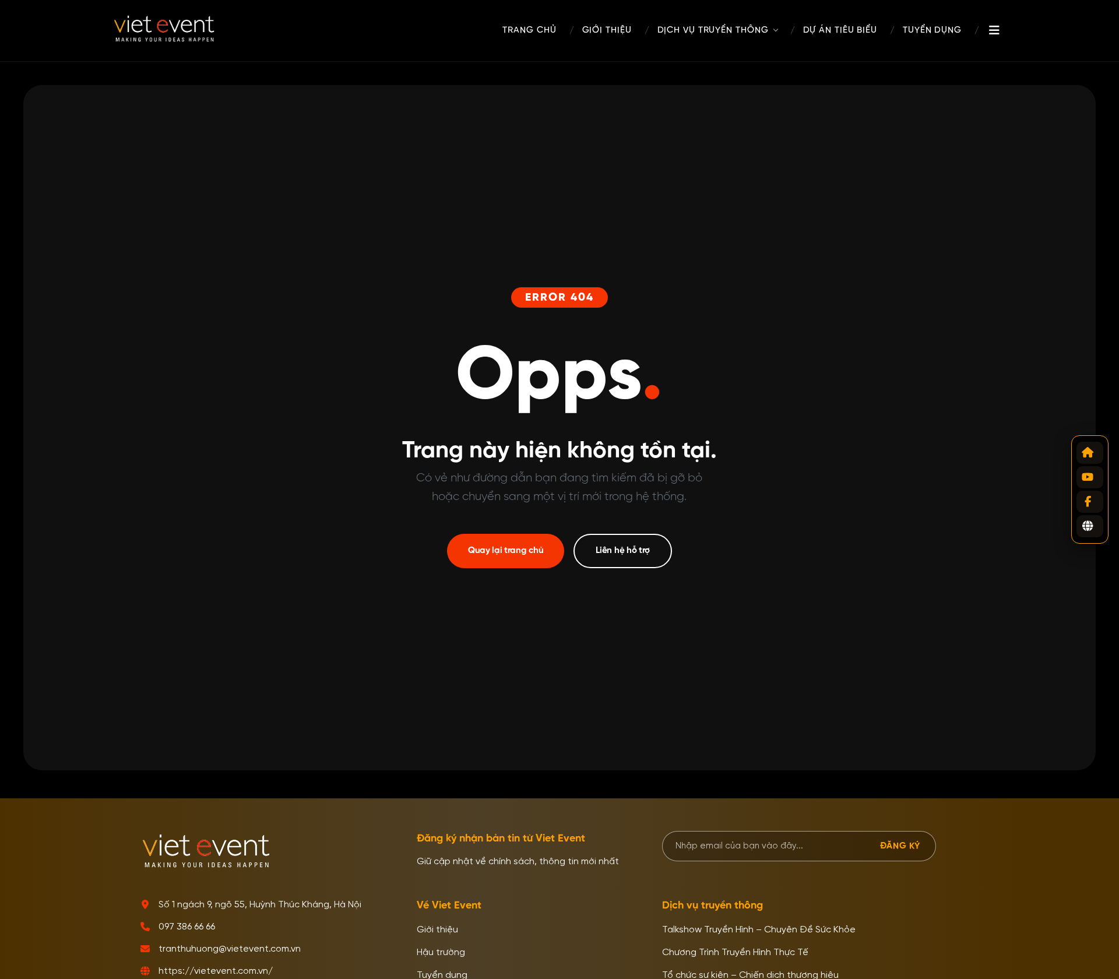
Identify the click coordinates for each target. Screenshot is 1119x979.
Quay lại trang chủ (506, 550)
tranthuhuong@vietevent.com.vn (230, 949)
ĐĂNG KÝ (900, 845)
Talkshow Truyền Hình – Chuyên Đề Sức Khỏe (759, 930)
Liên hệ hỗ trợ (623, 550)
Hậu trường (441, 952)
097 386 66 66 (187, 927)
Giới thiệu (437, 930)
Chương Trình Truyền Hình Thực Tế (735, 952)
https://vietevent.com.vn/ (216, 971)
